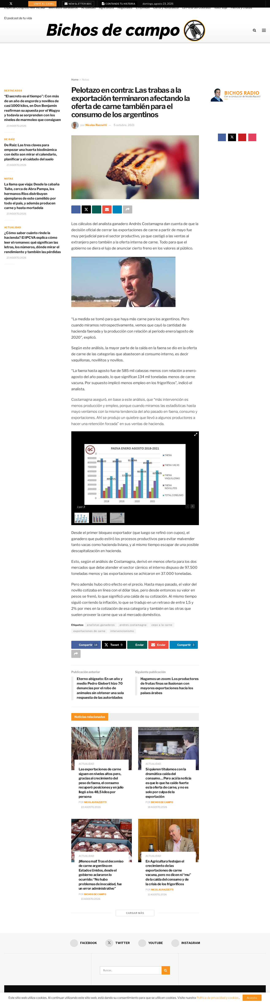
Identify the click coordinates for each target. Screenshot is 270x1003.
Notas (85, 79)
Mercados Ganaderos (63, 7)
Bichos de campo (162, 802)
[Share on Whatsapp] (96, 209)
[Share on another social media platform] (127, 209)
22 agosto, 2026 (91, 807)
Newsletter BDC (80, 3)
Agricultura (106, 7)
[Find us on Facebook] (5, 4)
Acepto (252, 997)
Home (74, 79)
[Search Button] (254, 30)
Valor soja (220, 7)
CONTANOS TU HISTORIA (120, 3)
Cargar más (135, 913)
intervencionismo (122, 631)
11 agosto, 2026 (157, 894)
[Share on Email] (107, 209)
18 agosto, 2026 (157, 807)
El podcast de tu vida (18, 18)
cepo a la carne (161, 624)
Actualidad (88, 7)
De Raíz (9, 139)
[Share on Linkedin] (117, 209)
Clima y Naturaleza (166, 7)
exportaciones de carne (89, 631)
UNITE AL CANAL (44, 3)
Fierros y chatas (241, 7)
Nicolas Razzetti (96, 125)
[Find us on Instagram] (22, 4)
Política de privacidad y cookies (218, 997)
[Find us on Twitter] (10, 4)
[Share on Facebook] (76, 209)
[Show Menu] (264, 30)
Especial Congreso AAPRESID (24, 7)
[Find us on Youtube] (16, 4)
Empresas (143, 7)
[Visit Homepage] (125, 30)
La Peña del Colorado (196, 7)
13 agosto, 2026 (90, 898)
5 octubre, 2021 (124, 125)
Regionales (124, 7)
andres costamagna (133, 624)
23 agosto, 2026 (16, 125)
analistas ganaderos (101, 624)
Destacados (13, 90)
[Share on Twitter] (86, 209)
